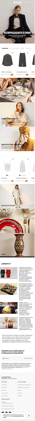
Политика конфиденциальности (7, 403)
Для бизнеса (4, 395)
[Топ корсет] (7, 167)
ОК (29, 415)
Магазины (4, 387)
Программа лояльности (24, 387)
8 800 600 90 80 (9, 378)
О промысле (4, 393)
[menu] (5, 2)
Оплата (19, 390)
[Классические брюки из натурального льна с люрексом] (22, 61)
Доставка (20, 393)
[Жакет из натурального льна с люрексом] (7, 61)
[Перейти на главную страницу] (17, 2)
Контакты (3, 390)
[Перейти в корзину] (32, 2)
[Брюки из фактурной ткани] (22, 167)
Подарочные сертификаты (24, 384)
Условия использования (7, 406)
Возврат (20, 395)
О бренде (4, 384)
